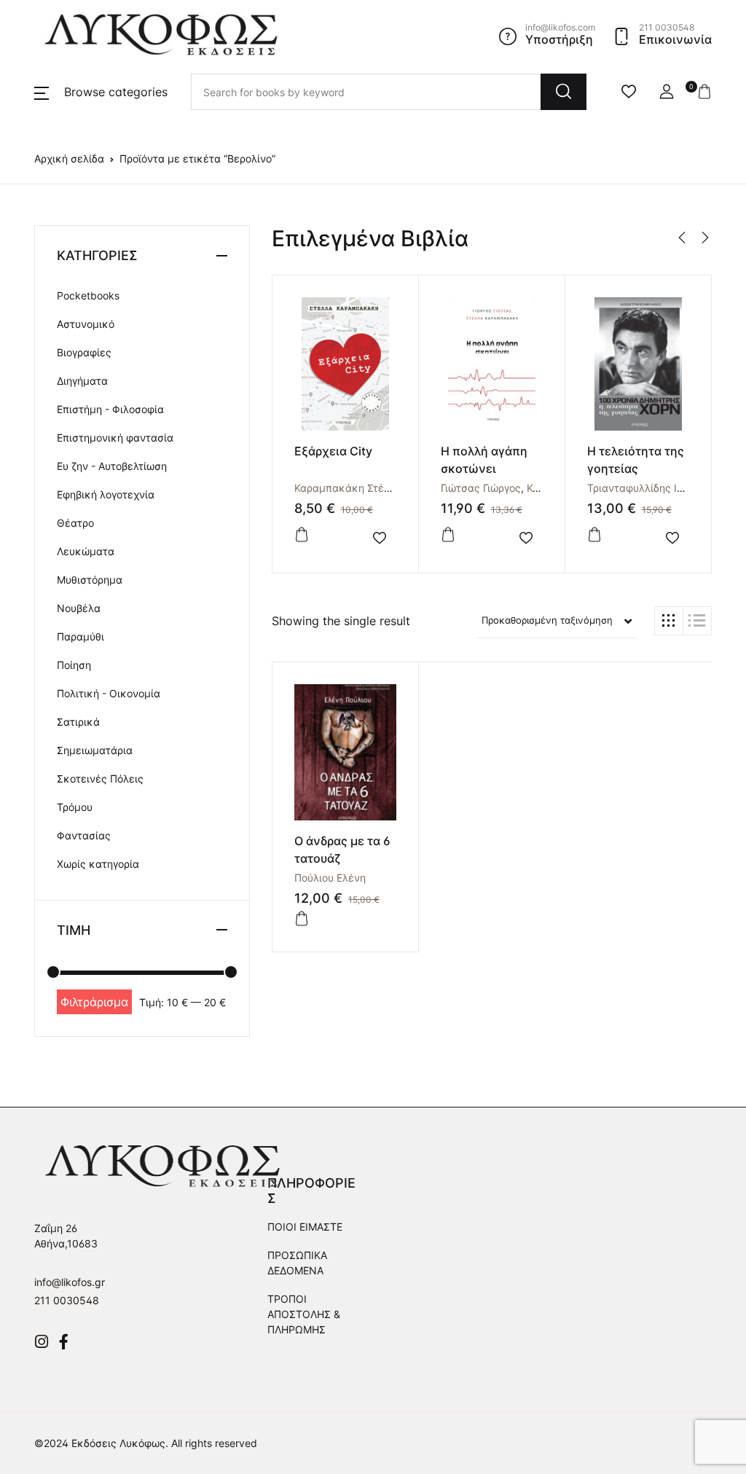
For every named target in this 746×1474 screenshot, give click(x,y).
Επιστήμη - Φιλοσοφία (110, 409)
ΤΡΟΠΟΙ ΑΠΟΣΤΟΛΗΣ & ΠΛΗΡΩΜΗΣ (303, 1314)
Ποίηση (74, 665)
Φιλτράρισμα (94, 1002)
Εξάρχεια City (333, 451)
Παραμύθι (80, 636)
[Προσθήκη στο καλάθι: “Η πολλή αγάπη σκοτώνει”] (448, 535)
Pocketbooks (88, 295)
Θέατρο (75, 523)
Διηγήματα (82, 381)
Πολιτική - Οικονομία (108, 693)
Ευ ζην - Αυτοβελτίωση (112, 466)
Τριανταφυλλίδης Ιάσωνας (651, 488)
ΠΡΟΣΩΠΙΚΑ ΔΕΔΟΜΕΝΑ (297, 1263)
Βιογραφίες (84, 352)
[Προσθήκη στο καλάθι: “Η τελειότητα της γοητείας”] (594, 535)
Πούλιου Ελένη (330, 877)
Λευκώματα (85, 551)
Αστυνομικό (85, 324)
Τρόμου (75, 807)
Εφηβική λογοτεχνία (105, 494)
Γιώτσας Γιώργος (481, 488)
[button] (101, 92)
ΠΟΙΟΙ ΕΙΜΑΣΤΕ (304, 1226)
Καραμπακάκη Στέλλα (348, 488)
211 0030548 (66, 1300)
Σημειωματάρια (95, 750)
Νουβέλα (79, 608)
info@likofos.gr (69, 1282)
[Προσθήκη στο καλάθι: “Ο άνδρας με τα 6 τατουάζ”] (301, 919)
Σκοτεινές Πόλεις (100, 778)
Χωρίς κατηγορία (98, 864)
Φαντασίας (84, 835)
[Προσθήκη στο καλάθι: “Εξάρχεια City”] (301, 535)
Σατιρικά (78, 722)
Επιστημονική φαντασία (115, 437)
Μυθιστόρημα (89, 579)
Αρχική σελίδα (69, 158)
